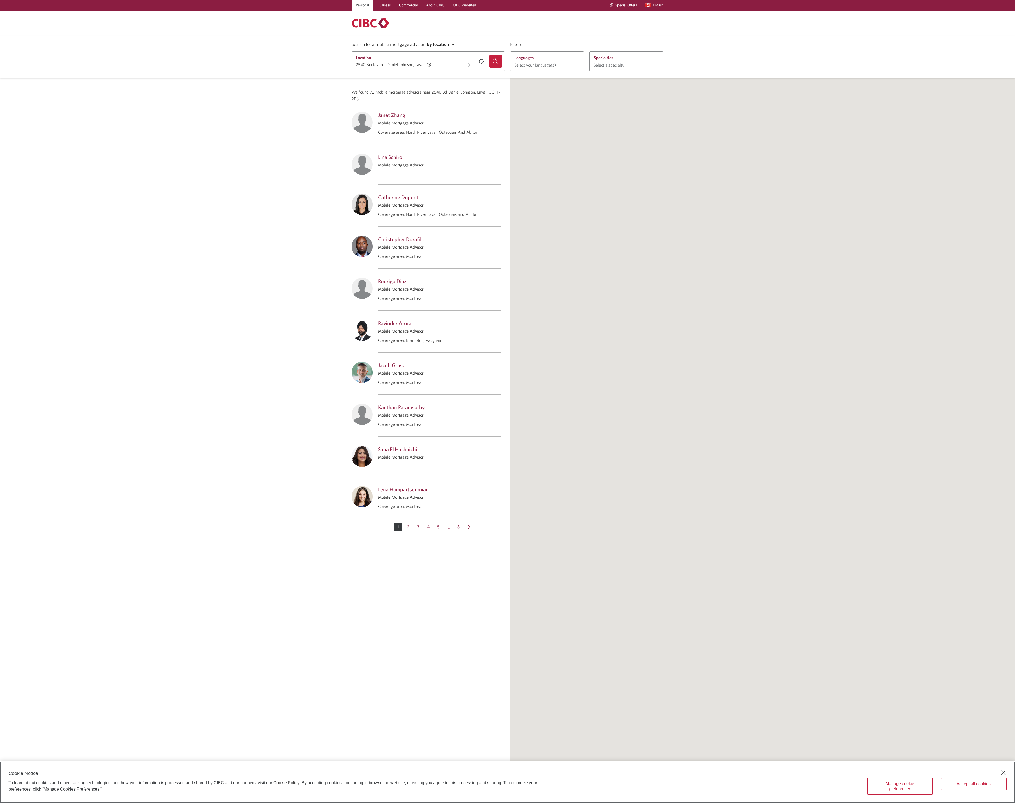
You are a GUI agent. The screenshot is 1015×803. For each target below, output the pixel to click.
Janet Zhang (391, 115)
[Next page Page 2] (469, 527)
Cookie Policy (286, 783)
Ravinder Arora (395, 323)
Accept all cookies (974, 784)
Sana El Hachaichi (397, 449)
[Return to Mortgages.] (371, 23)
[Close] (1003, 773)
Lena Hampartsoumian (403, 489)
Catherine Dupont (398, 197)
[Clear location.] (469, 65)
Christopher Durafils (401, 239)
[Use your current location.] (481, 61)
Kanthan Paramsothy (401, 407)
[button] (442, 44)
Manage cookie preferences (899, 786)
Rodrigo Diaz (392, 281)
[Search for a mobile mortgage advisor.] (495, 61)
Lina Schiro (390, 157)
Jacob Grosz (391, 365)
